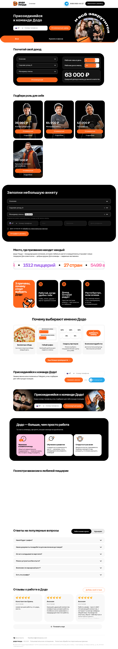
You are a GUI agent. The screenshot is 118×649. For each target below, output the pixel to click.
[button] (19, 28)
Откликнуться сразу (59, 28)
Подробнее (28, 135)
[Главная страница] (19, 3)
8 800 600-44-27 (77, 3)
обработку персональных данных (35, 228)
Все (17, 39)
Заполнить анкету (95, 3)
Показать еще (59, 626)
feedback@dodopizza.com (37, 638)
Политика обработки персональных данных (71, 641)
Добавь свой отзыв (94, 590)
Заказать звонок (73, 380)
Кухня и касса (56, 39)
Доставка (98, 39)
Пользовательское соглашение (42, 641)
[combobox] (37, 59)
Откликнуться (28, 131)
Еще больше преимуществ (58, 360)
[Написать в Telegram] (67, 4)
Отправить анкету (18, 234)
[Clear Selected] (104, 208)
